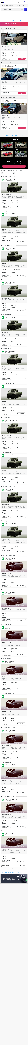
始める (14, 166)
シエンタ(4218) (5, 46)
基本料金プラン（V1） (7, 573)
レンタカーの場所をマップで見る (14, 20)
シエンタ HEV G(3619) (7, 81)
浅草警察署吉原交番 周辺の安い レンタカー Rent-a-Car (14, 5)
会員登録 (22, 2)
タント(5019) (5, 115)
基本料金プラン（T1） (7, 194)
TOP (2, 5)
